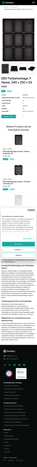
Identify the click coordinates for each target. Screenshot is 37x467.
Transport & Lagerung (11, 385)
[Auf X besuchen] (9, 365)
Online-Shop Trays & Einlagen (14, 409)
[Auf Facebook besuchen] (19, 365)
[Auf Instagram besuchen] (4, 365)
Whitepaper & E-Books (12, 439)
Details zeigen (27, 238)
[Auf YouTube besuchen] (24, 365)
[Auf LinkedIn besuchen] (14, 365)
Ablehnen (18, 255)
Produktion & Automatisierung (14, 389)
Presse (7, 449)
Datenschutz (19, 460)
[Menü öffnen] (33, 2)
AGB (4, 460)
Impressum (11, 460)
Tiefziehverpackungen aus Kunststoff (16, 419)
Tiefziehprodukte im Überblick (14, 406)
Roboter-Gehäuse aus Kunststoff (15, 415)
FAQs (6, 442)
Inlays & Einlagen (10, 392)
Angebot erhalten (8, 116)
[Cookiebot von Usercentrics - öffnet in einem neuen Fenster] (27, 210)
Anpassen (17, 249)
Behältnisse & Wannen (12, 398)
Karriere (7, 445)
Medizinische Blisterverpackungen (15, 412)
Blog (6, 432)
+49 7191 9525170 (12, 359)
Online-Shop (13, 7)
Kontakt (7, 452)
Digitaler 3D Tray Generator (13, 422)
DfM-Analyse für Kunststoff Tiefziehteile (17, 425)
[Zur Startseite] (16, 2)
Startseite (6, 7)
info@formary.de (11, 356)
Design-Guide (9, 436)
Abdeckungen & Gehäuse (12, 395)
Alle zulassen (18, 244)
